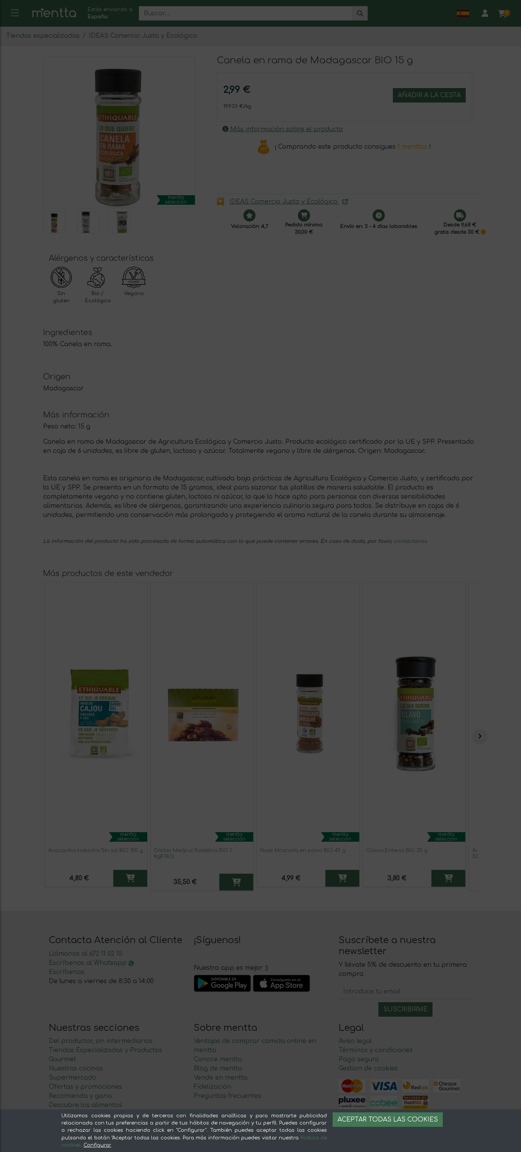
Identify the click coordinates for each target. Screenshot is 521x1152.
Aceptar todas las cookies (388, 1119)
